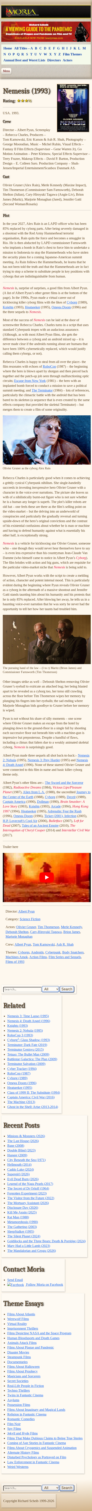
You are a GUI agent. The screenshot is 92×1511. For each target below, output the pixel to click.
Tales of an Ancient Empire (40, 825)
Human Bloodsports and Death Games (33, 1338)
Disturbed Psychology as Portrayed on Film (36, 1457)
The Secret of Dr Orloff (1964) (28, 1188)
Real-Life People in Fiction (25, 1386)
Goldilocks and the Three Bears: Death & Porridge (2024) (46, 1241)
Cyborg (72, 302)
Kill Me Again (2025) (22, 1212)
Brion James (71, 932)
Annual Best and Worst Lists (24, 60)
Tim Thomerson (48, 927)
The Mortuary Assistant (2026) (28, 1203)
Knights (8, 307)
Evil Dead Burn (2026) (23, 1179)
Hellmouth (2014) (19, 1164)
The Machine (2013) (21, 1102)
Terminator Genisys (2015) (25, 1049)
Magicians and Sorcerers (23, 1376)
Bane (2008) (15, 1145)
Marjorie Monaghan (19, 936)
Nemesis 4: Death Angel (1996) (28, 1021)
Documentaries (17, 1362)
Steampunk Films (19, 1357)
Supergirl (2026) (18, 1174)
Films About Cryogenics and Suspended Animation (42, 1448)
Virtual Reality (17, 1324)
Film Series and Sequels (65, 957)
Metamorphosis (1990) (22, 1222)
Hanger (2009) (17, 1155)
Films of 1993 (15, 962)
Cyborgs (24, 952)
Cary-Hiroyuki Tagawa (46, 932)
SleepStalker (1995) (20, 1231)
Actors (67, 60)
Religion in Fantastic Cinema (26, 1414)
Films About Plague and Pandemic (30, 1347)
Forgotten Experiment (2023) (27, 1193)
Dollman (43, 801)
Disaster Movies (18, 1352)
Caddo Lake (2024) (20, 1169)
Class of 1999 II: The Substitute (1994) (33, 1092)
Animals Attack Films (22, 1343)
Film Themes (72, 54)
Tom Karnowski (44, 944)
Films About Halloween (23, 1366)
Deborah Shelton (17, 932)
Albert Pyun (26, 911)
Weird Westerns (17, 1467)
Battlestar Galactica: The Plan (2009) (32, 1059)
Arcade (56, 806)
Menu (6, 71)
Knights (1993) (17, 1025)
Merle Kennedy (71, 927)
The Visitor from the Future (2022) (30, 1198)
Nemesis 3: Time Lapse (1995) (28, 1016)
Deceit (71, 797)
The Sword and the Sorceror (64, 782)
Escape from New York (30, 381)
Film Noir (14, 1424)
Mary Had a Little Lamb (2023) (28, 1246)
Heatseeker (32, 307)
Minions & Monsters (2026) (26, 1136)
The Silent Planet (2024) (23, 1236)
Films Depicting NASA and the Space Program (39, 1333)
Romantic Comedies (21, 1419)
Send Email (15, 1280)
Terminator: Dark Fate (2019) (27, 1045)
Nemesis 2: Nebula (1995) (25, 1030)
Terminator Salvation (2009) (26, 1064)
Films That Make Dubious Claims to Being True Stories (45, 1438)
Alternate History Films (23, 1452)
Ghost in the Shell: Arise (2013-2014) (32, 1107)
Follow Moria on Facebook (44, 1284)
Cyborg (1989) (17, 1078)
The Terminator (42, 390)
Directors (54, 60)
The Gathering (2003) (22, 1227)
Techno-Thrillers (18, 1390)
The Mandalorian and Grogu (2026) (31, 1250)
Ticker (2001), (54, 816)
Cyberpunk (53, 952)
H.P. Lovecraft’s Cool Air (20, 821)
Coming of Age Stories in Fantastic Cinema (36, 1443)
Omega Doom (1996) (21, 1083)
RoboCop (49, 366)
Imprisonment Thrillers (22, 1328)
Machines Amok (17, 957)
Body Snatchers (73, 952)
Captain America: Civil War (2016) (31, 1097)
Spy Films (14, 1428)
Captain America (14, 801)
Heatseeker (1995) (19, 1087)
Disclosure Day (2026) (22, 1207)
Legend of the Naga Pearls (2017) (30, 1184)
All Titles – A (23, 48)
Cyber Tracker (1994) (22, 1068)
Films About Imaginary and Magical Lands (36, 1409)
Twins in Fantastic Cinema (25, 1395)
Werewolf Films (18, 1319)
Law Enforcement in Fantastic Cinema (33, 1462)
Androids (37, 952)
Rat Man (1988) (18, 1217)
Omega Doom (61, 307)
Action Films (38, 957)
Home (7, 48)
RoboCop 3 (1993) (20, 1035)
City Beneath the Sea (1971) (26, 1160)
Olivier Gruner (26, 927)
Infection (70, 816)
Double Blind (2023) (21, 1150)
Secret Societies (17, 1381)
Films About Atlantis (21, 1314)
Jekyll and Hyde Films (22, 1433)
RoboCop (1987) (18, 1073)
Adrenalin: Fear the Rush (64, 811)
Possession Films (18, 1405)
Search (66, 989)
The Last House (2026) (23, 1141)
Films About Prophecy (22, 1371)
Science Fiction (30, 919)
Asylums (13, 1400)
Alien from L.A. (34, 792)
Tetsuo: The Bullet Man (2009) (28, 1054)
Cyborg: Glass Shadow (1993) (28, 1040)
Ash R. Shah (65, 944)
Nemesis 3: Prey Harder (44, 760)
